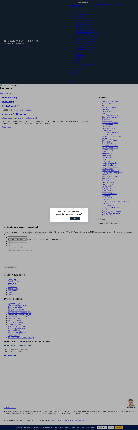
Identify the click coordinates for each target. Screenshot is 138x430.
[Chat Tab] (69, 215)
